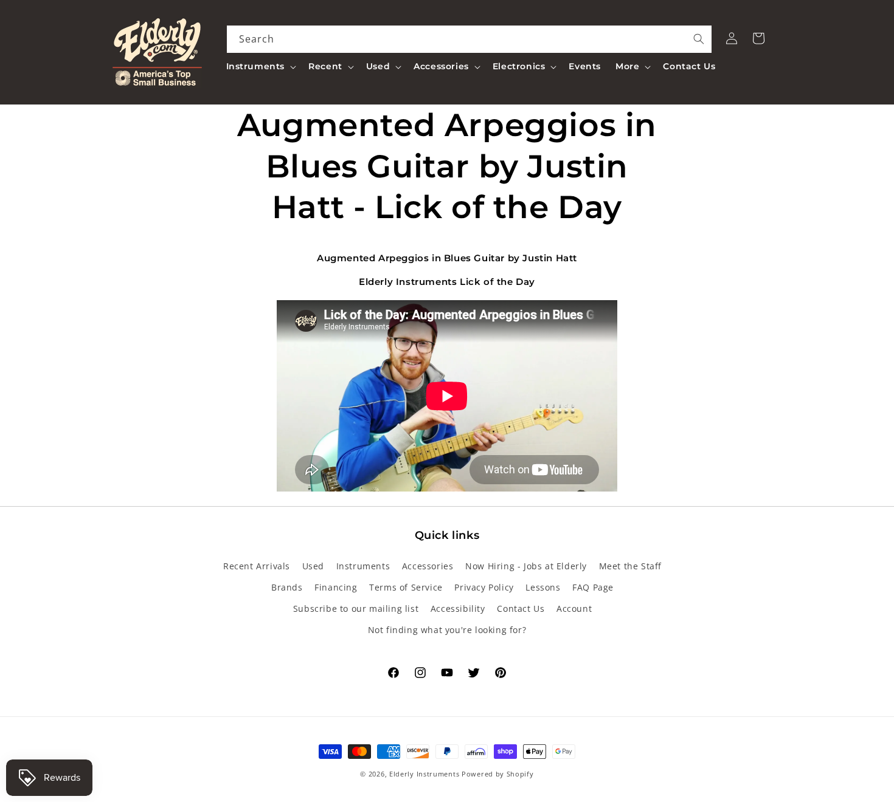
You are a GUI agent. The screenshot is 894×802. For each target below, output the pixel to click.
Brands (287, 587)
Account (574, 608)
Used (313, 566)
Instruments (363, 566)
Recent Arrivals (256, 566)
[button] (260, 66)
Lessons (542, 587)
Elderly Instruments (424, 773)
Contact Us (520, 608)
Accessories (428, 566)
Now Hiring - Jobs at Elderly (526, 566)
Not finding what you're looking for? (447, 630)
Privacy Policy (483, 587)
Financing (335, 587)
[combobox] (469, 39)
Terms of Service (406, 587)
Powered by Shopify (498, 773)
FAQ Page (593, 587)
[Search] (698, 39)
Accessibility (458, 608)
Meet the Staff (630, 566)
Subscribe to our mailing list (355, 608)
